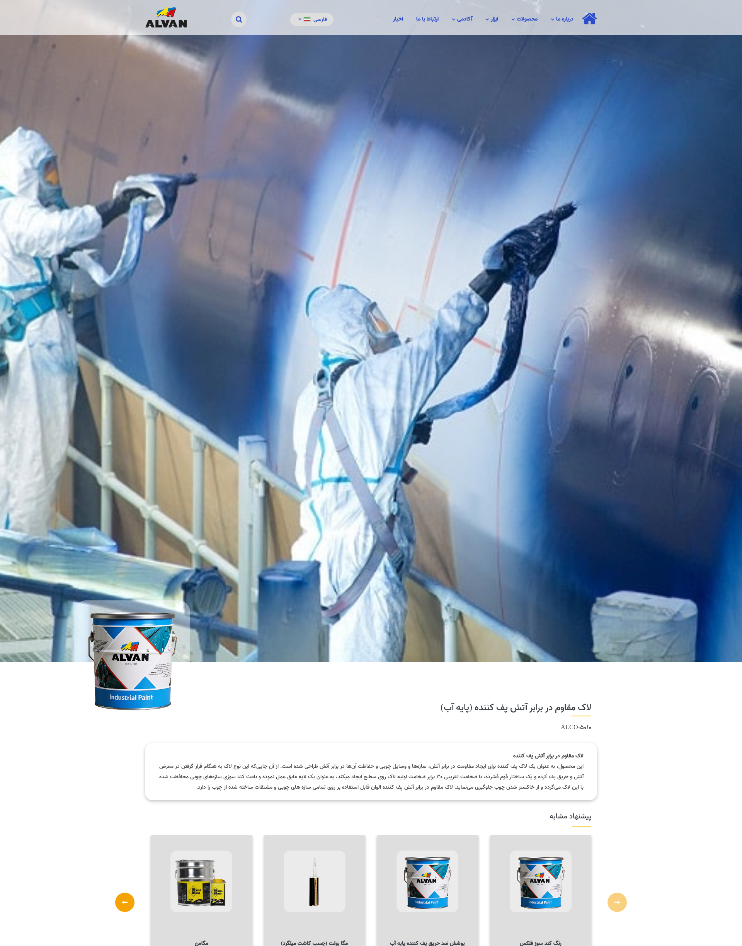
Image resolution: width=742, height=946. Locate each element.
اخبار (398, 19)
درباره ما (561, 20)
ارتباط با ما (427, 19)
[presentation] (617, 902)
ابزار (490, 20)
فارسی (320, 19)
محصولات (523, 20)
